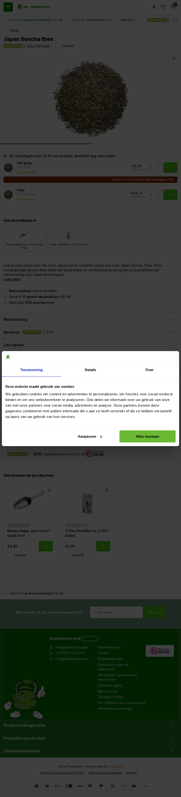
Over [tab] (149, 370)
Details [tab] (90, 370)
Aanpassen (87, 436)
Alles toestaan (147, 436)
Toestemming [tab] (31, 370)
